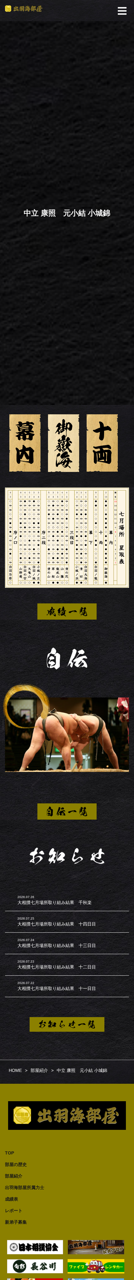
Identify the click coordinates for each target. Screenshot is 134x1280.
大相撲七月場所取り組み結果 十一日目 (56, 988)
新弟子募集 (16, 1222)
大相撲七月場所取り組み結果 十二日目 (56, 966)
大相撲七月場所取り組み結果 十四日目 (56, 923)
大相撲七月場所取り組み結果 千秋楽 (54, 902)
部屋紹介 (13, 1175)
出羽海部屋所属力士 (24, 1187)
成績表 (11, 1199)
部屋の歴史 (16, 1164)
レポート (13, 1210)
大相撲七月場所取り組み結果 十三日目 (56, 945)
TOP (9, 1152)
